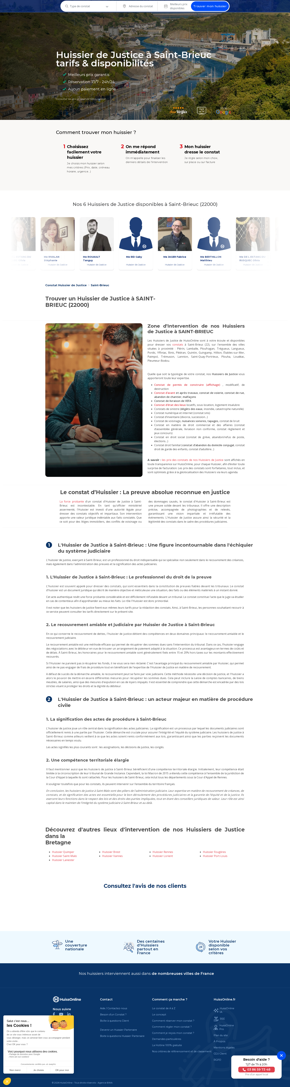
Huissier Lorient (163, 856)
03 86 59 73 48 (258, 1069)
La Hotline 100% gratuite (167, 1045)
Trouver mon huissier (210, 6)
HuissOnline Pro (226, 1027)
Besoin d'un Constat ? (113, 1014)
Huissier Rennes (163, 852)
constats (177, 344)
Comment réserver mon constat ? (173, 1020)
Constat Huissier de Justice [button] (66, 285)
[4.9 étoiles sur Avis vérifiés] (178, 111)
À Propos (219, 1041)
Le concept (159, 1014)
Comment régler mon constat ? (172, 1026)
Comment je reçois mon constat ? (173, 1033)
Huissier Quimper (63, 852)
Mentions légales (224, 1047)
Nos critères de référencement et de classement (181, 1051)
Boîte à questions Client (114, 1020)
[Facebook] (56, 1014)
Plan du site (221, 1035)
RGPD (217, 1059)
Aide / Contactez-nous (113, 1008)
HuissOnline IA (227, 1010)
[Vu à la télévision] (201, 111)
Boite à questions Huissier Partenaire (122, 1036)
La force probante (72, 501)
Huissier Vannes (112, 856)
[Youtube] (63, 1014)
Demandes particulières (166, 1039)
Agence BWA (105, 1082)
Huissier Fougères (214, 852)
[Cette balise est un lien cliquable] (67, 999)
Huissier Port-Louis (215, 856)
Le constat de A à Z (163, 1008)
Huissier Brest (111, 852)
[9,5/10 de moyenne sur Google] (223, 111)
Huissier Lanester (63, 860)
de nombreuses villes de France (183, 973)
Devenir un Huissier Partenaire (118, 1029)
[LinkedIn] (70, 1014)
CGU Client (220, 1053)
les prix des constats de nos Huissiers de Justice (192, 460)
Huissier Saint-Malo (64, 856)
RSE (222, 1018)
